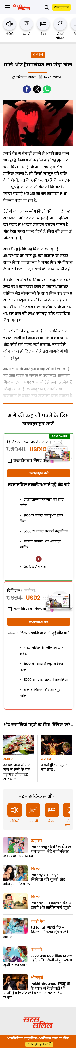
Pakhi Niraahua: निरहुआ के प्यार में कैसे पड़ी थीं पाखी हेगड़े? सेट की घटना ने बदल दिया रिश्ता (36, 990)
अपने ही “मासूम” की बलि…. (54, 767)
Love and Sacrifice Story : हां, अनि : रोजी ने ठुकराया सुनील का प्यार (37, 960)
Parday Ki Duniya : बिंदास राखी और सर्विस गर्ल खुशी (51, 905)
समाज (38, 54)
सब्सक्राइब (61, 7)
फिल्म (36, 868)
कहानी (26, 34)
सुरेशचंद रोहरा (26, 77)
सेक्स (43, 34)
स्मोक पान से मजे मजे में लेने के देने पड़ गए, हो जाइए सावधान (17, 772)
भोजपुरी (37, 977)
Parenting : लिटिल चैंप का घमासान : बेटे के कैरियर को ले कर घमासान (37, 851)
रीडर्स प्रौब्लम (60, 36)
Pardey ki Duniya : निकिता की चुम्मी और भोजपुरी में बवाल (34, 880)
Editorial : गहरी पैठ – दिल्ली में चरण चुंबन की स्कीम (35, 932)
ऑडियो (10, 34)
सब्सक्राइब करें (39, 473)
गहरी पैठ (38, 921)
